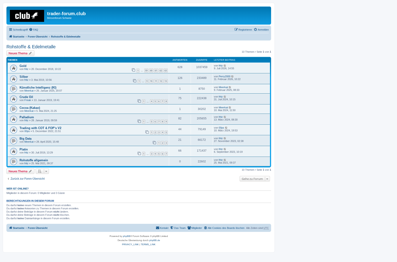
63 (165, 70)
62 (161, 70)
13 (165, 81)
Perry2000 (224, 76)
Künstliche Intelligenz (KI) (38, 87)
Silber (24, 76)
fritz (26, 69)
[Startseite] (27, 15)
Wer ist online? (17, 188)
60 (151, 70)
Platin (24, 149)
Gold (23, 66)
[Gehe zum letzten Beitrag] (225, 65)
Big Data (25, 138)
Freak (27, 100)
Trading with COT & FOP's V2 (40, 128)
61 (156, 70)
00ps (27, 131)
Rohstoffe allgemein (34, 160)
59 (146, 70)
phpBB (126, 236)
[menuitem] (33, 29)
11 (156, 81)
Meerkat (29, 90)
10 (151, 81)
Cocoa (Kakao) (30, 107)
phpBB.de (154, 240)
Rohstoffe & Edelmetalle (31, 46)
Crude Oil (26, 97)
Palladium (27, 117)
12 (161, 81)
